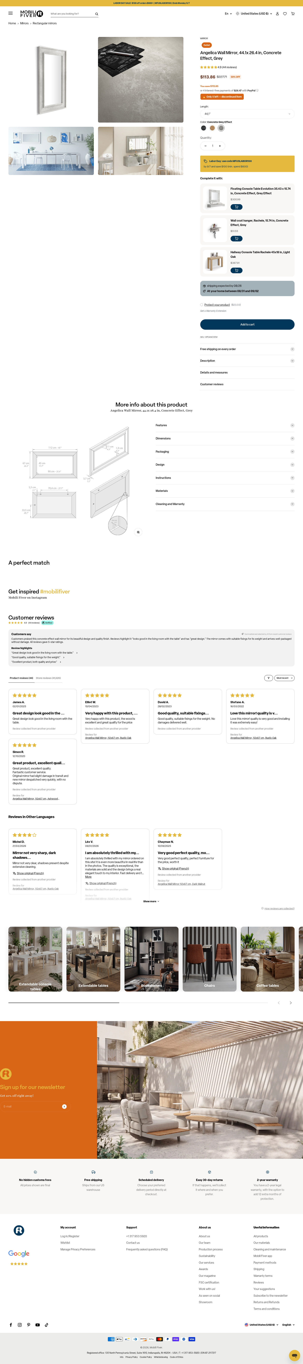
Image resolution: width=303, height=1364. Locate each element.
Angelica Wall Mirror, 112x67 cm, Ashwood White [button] (35, 798)
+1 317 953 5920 (136, 1236)
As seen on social (209, 1296)
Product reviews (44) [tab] (21, 678)
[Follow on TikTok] (46, 1325)
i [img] (257, 90)
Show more (149, 901)
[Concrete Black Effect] (203, 128)
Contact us (133, 1243)
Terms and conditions (267, 1309)
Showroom (205, 1302)
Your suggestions (264, 1289)
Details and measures (214, 372)
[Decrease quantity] (205, 146)
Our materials (262, 1243)
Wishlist (65, 1243)
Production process (211, 1249)
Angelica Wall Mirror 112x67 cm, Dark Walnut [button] (181, 884)
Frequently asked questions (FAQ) (147, 1249)
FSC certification (209, 1282)
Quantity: (206, 138)
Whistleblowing (161, 1357)
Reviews (259, 1282)
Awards (203, 1269)
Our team (204, 1243)
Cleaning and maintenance (270, 1249)
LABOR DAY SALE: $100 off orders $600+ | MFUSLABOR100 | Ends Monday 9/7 (151, 3)
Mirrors (24, 23)
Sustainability (207, 1256)
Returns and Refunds (267, 1302)
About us (204, 1236)
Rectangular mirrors (45, 23)
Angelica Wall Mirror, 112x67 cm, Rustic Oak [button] (108, 737)
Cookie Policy (146, 1357)
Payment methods (265, 1262)
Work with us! (207, 1289)
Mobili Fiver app (263, 1256)
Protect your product (217, 304)
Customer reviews (211, 384)
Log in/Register (69, 1236)
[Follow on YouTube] (37, 1325)
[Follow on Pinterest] (28, 1325)
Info (121, 1357)
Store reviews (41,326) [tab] (48, 678)
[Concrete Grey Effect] (221, 128)
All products (261, 1236)
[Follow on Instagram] (19, 1325)
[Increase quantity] (220, 146)
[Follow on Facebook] (10, 1325)
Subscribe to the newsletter (271, 1296)
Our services (206, 1262)
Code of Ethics (176, 1357)
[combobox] (247, 114)
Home (12, 23)
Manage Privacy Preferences (77, 1249)
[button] (209, 67)
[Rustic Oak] (212, 128)
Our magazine (207, 1276)
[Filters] (268, 678)
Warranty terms (263, 1276)
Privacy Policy (132, 1357)
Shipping (259, 1269)
